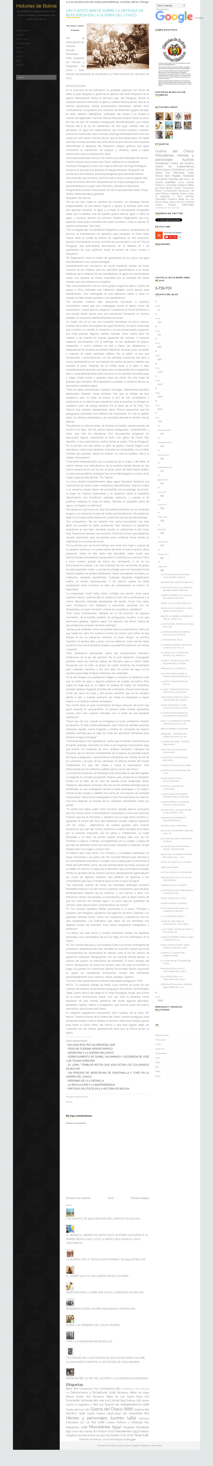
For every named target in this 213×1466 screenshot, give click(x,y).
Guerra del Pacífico (182, 163)
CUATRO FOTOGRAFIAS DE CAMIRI (177, 765)
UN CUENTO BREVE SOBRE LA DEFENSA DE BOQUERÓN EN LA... (177, 675)
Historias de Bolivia (36, 6)
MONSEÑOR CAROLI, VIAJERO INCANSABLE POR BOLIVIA (100, 1308)
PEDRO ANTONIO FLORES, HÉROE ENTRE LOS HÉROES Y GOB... (176, 946)
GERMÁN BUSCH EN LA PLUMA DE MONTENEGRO (177, 878)
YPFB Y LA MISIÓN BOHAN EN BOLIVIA (89, 1341)
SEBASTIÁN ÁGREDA (171, 867)
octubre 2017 (164, 455)
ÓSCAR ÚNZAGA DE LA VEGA (174, 898)
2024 (159, 331)
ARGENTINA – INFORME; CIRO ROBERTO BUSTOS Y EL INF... (175, 735)
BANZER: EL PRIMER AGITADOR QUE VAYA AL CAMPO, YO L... (178, 617)
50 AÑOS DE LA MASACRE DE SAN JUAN (176, 771)
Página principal (162, 1035)
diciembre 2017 (165, 430)
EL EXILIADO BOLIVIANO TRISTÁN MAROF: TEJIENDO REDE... (176, 847)
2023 (159, 343)
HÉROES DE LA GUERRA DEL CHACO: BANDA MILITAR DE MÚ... (178, 609)
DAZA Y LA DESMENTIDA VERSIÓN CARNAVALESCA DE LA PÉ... (177, 722)
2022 (159, 356)
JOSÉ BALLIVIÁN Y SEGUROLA (175, 826)
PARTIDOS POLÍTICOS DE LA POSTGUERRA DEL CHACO (174, 970)
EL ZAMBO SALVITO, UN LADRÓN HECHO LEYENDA (97, 1275)
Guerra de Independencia (123, 1404)
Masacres (72, 1427)
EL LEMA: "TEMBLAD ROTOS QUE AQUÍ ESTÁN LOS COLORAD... (176, 690)
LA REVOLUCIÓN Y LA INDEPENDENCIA (91, 1084)
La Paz (19, 35)
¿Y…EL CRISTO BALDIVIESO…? (174, 916)
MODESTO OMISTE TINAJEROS (175, 903)
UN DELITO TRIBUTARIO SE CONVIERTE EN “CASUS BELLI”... (177, 922)
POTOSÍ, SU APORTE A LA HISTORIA (177, 862)
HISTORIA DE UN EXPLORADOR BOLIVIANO (175, 758)
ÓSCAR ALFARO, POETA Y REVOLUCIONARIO (172, 779)
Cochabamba (23, 43)
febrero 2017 (164, 554)
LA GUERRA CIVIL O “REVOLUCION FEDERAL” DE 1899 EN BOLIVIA (105, 1259)
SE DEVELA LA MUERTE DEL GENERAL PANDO (174, 954)
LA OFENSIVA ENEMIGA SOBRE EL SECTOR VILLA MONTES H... (176, 633)
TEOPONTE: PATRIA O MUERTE (175, 885)
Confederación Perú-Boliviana (135, 1389)
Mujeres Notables (136, 1427)
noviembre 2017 (166, 442)
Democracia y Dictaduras (89, 1392)
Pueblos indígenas (170, 193)
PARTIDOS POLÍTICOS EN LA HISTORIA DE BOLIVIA (98, 1088)
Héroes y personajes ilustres (95, 1418)
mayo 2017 (163, 517)
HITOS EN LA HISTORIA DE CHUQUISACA (173, 787)
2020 (159, 380)
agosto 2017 (164, 480)
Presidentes (123, 1431)
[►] (176, 301)
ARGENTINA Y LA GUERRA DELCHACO (91, 1052)
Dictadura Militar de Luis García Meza (118, 1396)
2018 (159, 405)
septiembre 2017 (166, 467)
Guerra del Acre (75, 1409)
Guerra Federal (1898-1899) (104, 1413)
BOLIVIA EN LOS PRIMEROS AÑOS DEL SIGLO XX (178, 832)
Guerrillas (135, 1413)
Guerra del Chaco (81, 1097)
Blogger (131, 1439)
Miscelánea (99, 1426)
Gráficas (131, 1400)
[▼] (176, 413)
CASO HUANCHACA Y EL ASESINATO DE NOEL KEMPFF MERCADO (177, 588)
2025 (159, 318)
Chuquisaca (23, 30)
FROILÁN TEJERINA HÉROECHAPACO (90, 1048)
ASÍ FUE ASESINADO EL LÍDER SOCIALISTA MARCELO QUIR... (176, 706)
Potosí (19, 56)
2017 (158, 418)
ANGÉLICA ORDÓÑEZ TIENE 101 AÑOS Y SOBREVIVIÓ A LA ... (178, 938)
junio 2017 (163, 504)
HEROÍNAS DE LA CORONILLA (86, 1080)
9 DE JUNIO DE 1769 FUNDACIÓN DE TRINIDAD (177, 839)
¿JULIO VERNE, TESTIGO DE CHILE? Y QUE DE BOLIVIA (178, 930)
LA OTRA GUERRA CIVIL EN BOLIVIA (177, 872)
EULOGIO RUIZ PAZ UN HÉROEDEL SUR (91, 1044)
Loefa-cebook (156, 1445)
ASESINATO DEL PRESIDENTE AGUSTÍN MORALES (174, 819)
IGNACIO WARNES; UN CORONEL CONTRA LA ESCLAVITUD (176, 803)
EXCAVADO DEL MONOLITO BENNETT (178, 582)
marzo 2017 (164, 542)
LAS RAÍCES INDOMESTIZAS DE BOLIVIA (175, 682)
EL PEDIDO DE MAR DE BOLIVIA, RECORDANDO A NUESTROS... (176, 714)
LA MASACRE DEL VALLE (172, 640)
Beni (18, 61)
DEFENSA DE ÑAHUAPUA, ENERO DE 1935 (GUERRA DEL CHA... (178, 985)
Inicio (111, 1198)
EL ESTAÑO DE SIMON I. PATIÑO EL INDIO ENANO (176, 743)
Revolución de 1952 (93, 1435)
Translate (198, 18)
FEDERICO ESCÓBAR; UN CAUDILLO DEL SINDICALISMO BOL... (177, 596)
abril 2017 (163, 529)
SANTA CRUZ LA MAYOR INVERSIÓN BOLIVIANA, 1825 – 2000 (177, 855)
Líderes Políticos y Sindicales (124, 1422)
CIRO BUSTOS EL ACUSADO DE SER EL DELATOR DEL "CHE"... (177, 811)
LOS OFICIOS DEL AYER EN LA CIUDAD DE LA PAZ (178, 625)
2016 (159, 997)
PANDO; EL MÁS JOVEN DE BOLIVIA (177, 603)
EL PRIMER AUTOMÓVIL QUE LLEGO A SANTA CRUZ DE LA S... (177, 646)
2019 (158, 393)
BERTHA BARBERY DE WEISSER (175, 729)
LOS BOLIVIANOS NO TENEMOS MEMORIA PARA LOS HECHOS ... (177, 795)
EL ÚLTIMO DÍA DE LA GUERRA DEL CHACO (177, 962)
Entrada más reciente (78, 1198)
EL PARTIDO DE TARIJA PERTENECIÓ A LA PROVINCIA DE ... (178, 891)
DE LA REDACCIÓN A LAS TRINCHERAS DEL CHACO (174, 977)
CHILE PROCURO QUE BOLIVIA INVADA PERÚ (175, 751)
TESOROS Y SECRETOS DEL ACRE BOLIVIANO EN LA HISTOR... (176, 662)
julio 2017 (163, 492)
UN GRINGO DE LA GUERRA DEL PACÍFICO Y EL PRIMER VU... (176, 654)
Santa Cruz (22, 39)
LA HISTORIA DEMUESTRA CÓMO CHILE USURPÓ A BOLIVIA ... (176, 575)
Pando (19, 65)
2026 (159, 306)
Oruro (19, 48)
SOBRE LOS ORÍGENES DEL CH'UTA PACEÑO (93, 1325)
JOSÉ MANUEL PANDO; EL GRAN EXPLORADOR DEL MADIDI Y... (176, 698)
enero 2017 (163, 566)
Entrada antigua (140, 1198)
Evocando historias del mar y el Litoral (92, 1400)
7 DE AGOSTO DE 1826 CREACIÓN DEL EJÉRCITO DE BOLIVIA (103, 1218)
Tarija (19, 52)
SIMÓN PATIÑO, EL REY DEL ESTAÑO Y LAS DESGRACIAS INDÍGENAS (107, 1378)
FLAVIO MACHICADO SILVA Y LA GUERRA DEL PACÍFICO (175, 909)
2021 (159, 368)
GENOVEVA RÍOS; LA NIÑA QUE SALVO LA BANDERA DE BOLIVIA (105, 1292)
